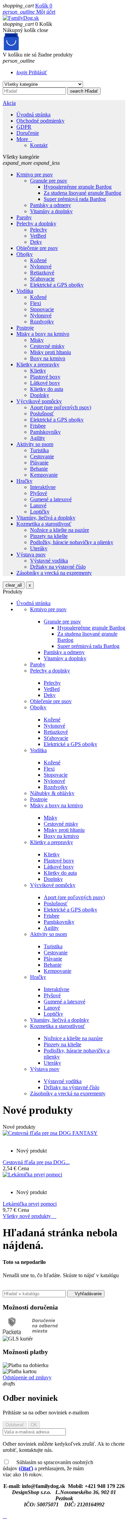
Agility (51, 928)
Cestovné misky (61, 824)
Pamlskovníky (59, 922)
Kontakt (38, 145)
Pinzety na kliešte (62, 1044)
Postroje (38, 799)
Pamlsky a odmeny (64, 652)
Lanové (52, 1008)
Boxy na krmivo (61, 836)
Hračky (38, 977)
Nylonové (54, 726)
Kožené (52, 720)
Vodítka (38, 750)
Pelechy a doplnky (50, 670)
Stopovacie (56, 775)
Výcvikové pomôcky (52, 885)
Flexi (49, 769)
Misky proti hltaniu (64, 830)
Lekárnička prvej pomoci (30, 1204)
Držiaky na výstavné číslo (71, 1087)
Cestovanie (56, 952)
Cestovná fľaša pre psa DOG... (36, 1162)
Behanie (52, 965)
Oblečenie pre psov (51, 701)
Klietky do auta (60, 873)
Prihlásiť (31, 72)
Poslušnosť (56, 903)
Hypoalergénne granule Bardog (91, 628)
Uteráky (52, 1063)
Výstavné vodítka (63, 1081)
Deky (50, 695)
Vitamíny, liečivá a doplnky (59, 1020)
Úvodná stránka (33, 114)
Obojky (38, 707)
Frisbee (51, 916)
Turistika (53, 946)
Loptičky (53, 1014)
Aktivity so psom (48, 934)
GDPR (23, 127)
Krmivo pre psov (48, 609)
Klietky (52, 854)
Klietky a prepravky (51, 842)
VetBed (52, 689)
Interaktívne (56, 989)
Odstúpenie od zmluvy (27, 1377)
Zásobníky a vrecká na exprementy (67, 1093)
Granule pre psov (62, 621)
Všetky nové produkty (29, 1216)
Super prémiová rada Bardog (88, 646)
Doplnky (53, 879)
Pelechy (52, 683)
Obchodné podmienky (40, 121)
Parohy (37, 664)
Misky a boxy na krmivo (56, 805)
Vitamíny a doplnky (65, 658)
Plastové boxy (59, 860)
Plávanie (53, 959)
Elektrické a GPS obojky (70, 744)
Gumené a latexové (64, 1001)
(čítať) (26, 1468)
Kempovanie (57, 971)
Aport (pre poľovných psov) (74, 897)
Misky (50, 818)
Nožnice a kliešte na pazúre (73, 1038)
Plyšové (52, 995)
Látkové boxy (59, 867)
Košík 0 (43, 6)
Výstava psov (44, 1069)
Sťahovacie (56, 738)
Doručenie (27, 133)
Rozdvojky (56, 787)
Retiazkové (56, 732)
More (24, 139)
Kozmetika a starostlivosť (57, 1026)
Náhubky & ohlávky (52, 793)
